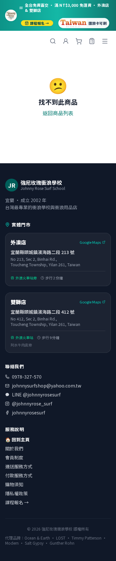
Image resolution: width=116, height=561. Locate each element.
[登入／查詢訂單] (92, 41)
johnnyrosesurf (28, 412)
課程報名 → (39, 23)
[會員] (66, 41)
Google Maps (90, 242)
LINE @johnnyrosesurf (36, 394)
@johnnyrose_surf (32, 403)
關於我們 (14, 448)
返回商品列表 (58, 113)
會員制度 (14, 457)
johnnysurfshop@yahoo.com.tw (46, 385)
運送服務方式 (18, 466)
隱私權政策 (16, 493)
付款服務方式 (18, 475)
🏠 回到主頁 (17, 439)
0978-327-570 (27, 376)
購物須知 (14, 484)
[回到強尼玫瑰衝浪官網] (11, 15)
